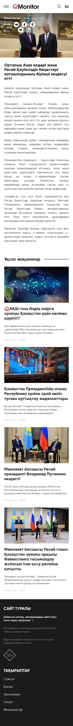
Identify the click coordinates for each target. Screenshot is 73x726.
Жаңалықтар (13, 710)
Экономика (12, 694)
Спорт (8, 702)
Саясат (9, 679)
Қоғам (8, 687)
